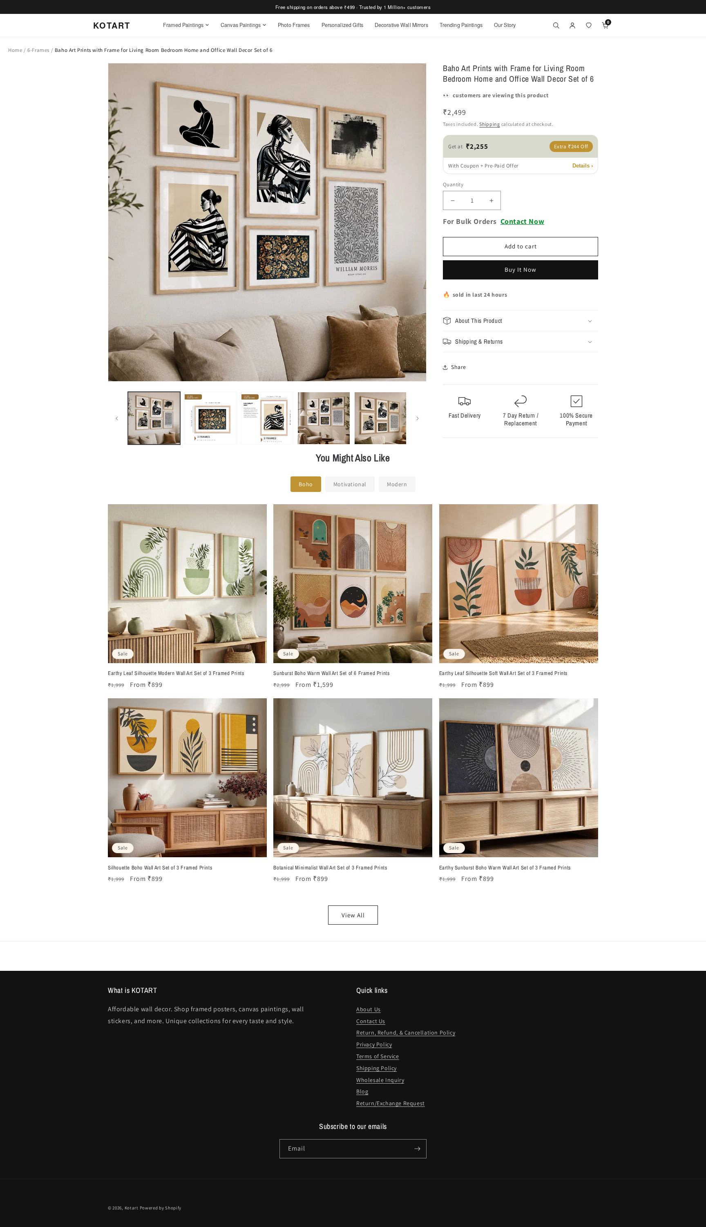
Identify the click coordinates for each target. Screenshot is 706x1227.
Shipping (489, 124)
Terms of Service (377, 1056)
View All (353, 915)
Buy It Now (520, 270)
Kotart (132, 1208)
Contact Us (370, 1021)
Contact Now (522, 221)
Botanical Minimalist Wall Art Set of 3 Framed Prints (330, 868)
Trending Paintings (461, 25)
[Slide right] (418, 418)
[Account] (572, 25)
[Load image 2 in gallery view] (210, 418)
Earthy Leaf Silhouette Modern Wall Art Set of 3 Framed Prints (176, 673)
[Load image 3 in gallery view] (267, 418)
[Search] (556, 25)
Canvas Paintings (241, 25)
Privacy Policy (374, 1044)
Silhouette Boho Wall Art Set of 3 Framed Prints (160, 868)
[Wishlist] (589, 25)
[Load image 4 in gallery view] (323, 418)
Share (458, 367)
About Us (368, 1009)
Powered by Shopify (161, 1208)
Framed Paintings (183, 25)
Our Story (505, 25)
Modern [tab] (397, 484)
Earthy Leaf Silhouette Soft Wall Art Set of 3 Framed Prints (503, 673)
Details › (582, 166)
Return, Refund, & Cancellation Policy (405, 1032)
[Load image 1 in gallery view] (154, 418)
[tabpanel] (353, 714)
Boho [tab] (306, 484)
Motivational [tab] (349, 484)
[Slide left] (117, 418)
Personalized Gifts (342, 25)
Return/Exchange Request (390, 1103)
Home (15, 50)
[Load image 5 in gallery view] (380, 418)
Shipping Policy (376, 1068)
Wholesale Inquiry (380, 1080)
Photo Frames (294, 25)
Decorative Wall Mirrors (401, 25)
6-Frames (39, 50)
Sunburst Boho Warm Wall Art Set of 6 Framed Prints (331, 673)
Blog (362, 1091)
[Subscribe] (417, 1148)
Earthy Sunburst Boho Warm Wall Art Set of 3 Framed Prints (505, 868)
